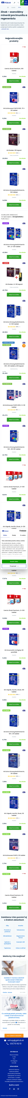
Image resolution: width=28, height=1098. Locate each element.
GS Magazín (14, 1061)
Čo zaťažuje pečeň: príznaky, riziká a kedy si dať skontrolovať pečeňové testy (14, 1016)
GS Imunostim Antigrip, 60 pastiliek (14, 651)
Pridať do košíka (14, 81)
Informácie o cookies (14, 1077)
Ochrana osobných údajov (14, 1079)
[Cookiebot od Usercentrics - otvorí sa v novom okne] (19, 531)
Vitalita (5, 992)
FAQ (14, 1059)
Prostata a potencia (7, 931)
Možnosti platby (14, 1071)
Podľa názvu (4, 219)
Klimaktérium (7, 936)
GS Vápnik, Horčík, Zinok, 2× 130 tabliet (14, 527)
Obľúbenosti (13, 215)
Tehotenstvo (21, 930)
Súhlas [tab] (5, 535)
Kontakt (14, 1063)
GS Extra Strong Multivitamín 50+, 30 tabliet (14, 733)
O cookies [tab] (23, 535)
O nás (14, 1057)
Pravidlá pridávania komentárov (14, 1081)
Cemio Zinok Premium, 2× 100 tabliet (14, 611)
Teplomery (7, 948)
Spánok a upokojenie (7, 943)
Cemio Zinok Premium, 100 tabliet (14, 70)
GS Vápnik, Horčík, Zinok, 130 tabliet (14, 691)
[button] (18, 2)
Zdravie (10, 992)
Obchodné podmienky (14, 1073)
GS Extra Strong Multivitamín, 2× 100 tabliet (14, 323)
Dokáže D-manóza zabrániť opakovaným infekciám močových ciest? (14, 980)
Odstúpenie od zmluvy (14, 1075)
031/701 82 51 (15, 1043)
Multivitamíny (14, 369)
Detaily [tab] (14, 535)
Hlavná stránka (14, 1055)
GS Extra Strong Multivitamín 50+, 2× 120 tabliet (14, 246)
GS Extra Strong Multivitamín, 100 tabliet (14, 191)
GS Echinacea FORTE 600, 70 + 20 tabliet (14, 109)
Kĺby (7, 925)
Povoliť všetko (14, 561)
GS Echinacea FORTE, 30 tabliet (14, 855)
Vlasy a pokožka (14, 155)
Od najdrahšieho (18, 217)
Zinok (19, 7)
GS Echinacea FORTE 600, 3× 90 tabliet (14, 406)
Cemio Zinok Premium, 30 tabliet (14, 896)
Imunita (13, 7)
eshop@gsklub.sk (16, 1040)
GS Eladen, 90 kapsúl (14, 150)
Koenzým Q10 (20, 942)
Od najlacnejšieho (6, 217)
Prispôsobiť (13, 566)
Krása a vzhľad (20, 948)
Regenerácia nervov (21, 937)
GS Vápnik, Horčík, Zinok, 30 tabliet (14, 814)
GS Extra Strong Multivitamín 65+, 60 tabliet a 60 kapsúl (14, 365)
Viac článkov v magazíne (14, 1035)
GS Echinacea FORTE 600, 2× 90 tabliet (14, 569)
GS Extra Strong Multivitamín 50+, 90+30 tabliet (14, 448)
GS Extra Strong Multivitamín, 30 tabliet (14, 772)
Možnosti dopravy (14, 1069)
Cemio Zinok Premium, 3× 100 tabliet (14, 488)
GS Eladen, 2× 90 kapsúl (14, 284)
